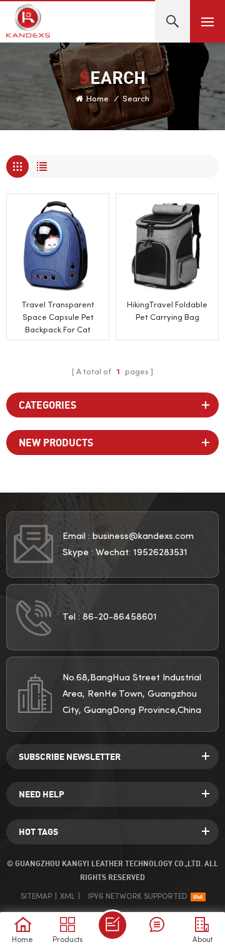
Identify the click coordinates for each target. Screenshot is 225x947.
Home (97, 99)
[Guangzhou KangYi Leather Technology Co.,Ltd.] (28, 21)
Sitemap (36, 897)
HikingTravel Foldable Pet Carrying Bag (167, 312)
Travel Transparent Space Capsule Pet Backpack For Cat (57, 318)
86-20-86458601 (119, 617)
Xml (67, 897)
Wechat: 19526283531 (142, 552)
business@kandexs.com (143, 536)
